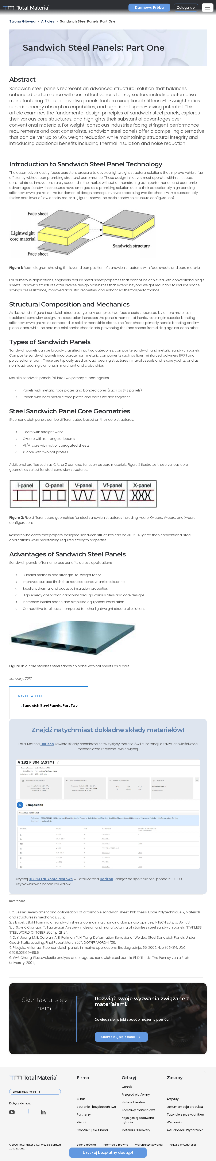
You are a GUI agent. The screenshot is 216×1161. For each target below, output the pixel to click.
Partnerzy (84, 1114)
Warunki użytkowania (149, 1144)
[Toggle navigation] (207, 7)
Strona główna (86, 1144)
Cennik (127, 1087)
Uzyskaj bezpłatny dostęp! (108, 1152)
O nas (81, 1099)
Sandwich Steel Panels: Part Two (50, 705)
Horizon (106, 879)
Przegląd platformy (136, 1094)
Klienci (81, 1122)
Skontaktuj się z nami (121, 1037)
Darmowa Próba (149, 7)
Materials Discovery (136, 1130)
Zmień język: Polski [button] (24, 1091)
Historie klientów (133, 1102)
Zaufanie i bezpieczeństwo (96, 1107)
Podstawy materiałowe (138, 1110)
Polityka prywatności (183, 1144)
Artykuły (173, 1099)
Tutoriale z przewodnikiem (186, 1114)
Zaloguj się (186, 7)
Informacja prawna (115, 1144)
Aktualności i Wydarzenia (185, 1130)
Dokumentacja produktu (185, 1107)
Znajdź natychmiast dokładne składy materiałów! (107, 730)
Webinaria (174, 1122)
